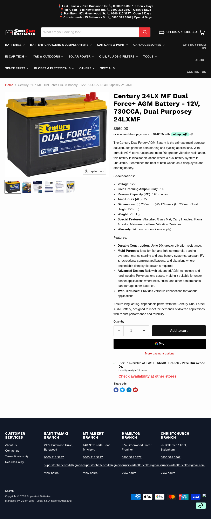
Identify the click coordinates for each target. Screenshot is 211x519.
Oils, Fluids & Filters (117, 56)
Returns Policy (14, 462)
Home (9, 85)
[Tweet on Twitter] (122, 389)
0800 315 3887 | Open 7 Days (133, 6)
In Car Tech (15, 56)
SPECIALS (107, 68)
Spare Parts (15, 68)
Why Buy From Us (194, 46)
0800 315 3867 (171, 457)
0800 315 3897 (93, 457)
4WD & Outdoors (47, 56)
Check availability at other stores (147, 376)
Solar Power (80, 56)
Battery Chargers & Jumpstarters (59, 44)
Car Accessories (147, 44)
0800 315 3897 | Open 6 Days (131, 9)
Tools (148, 56)
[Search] (144, 32)
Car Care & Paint (111, 44)
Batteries (13, 44)
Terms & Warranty (16, 456)
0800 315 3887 (54, 457)
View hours (51, 472)
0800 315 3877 (132, 457)
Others (85, 68)
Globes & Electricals (53, 68)
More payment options (159, 353)
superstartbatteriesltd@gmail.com (66, 465)
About (200, 60)
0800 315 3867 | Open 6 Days (132, 17)
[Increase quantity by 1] (144, 330)
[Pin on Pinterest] (135, 389)
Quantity (119, 321)
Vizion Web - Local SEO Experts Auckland (46, 500)
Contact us (196, 71)
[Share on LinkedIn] (129, 389)
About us (11, 445)
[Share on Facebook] (116, 389)
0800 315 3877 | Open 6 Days (131, 13)
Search (9, 490)
